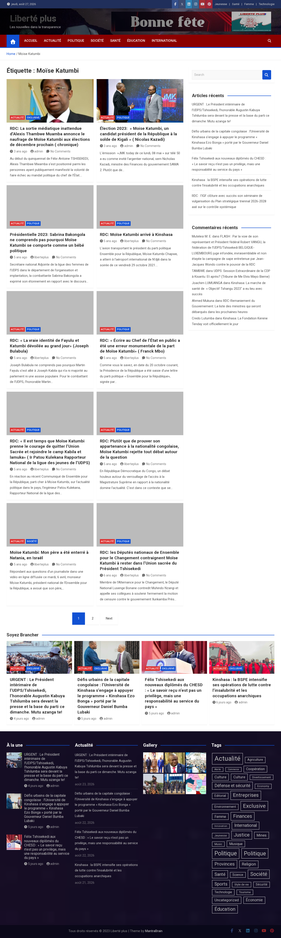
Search (266, 75)
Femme (249, 4)
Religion (249, 864)
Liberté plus (33, 18)
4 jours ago (21, 718)
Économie (254, 900)
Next (109, 618)
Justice (242, 835)
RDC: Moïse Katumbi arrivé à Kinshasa (136, 234)
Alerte (217, 769)
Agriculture (255, 760)
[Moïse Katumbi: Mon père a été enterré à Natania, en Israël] (50, 525)
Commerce (233, 769)
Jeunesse (221, 4)
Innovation (220, 826)
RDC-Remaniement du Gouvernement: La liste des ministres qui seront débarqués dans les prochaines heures (226, 306)
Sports (220, 884)
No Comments (60, 151)
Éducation (136, 41)
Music (218, 844)
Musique (236, 844)
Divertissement (261, 777)
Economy (263, 786)
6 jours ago (223, 702)
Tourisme (245, 892)
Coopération (255, 769)
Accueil (30, 41)
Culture (220, 777)
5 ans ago (20, 257)
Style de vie (241, 884)
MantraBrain (153, 931)
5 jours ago (88, 718)
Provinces (224, 864)
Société (97, 41)
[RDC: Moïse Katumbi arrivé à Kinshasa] (140, 207)
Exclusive (33, 117)
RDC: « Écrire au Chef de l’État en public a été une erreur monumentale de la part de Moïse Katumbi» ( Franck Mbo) (140, 346)
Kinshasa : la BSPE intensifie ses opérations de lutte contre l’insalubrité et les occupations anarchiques (242, 687)
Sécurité (261, 884)
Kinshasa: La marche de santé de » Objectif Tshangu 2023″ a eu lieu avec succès (229, 288)
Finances (242, 816)
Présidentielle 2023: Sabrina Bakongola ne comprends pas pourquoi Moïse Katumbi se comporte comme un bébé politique (47, 242)
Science (237, 874)
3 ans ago (20, 151)
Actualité (52, 41)
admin (38, 151)
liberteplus (41, 257)
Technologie (266, 4)
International (164, 41)
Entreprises (246, 795)
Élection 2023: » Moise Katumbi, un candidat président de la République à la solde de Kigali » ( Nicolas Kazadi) (138, 134)
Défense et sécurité (232, 785)
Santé (235, 4)
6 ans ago (110, 575)
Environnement (225, 807)
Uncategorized (226, 900)
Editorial (220, 796)
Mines (262, 835)
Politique (76, 41)
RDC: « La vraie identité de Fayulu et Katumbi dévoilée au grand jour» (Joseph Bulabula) (49, 346)
